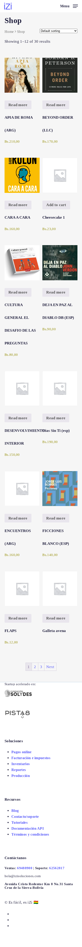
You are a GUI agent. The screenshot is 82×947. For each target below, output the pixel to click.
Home (9, 32)
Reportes (18, 770)
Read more (18, 105)
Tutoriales (19, 822)
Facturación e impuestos (30, 758)
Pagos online (21, 752)
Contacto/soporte (25, 816)
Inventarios (20, 764)
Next (50, 667)
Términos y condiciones (30, 834)
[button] (56, 205)
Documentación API (27, 828)
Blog (15, 811)
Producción (20, 776)
